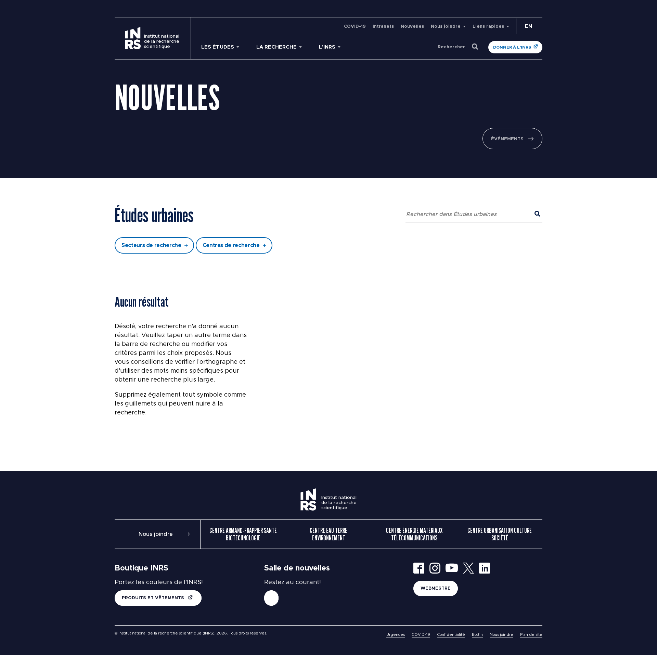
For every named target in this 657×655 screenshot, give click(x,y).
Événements (507, 139)
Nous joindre (446, 26)
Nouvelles (412, 26)
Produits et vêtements (153, 598)
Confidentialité (451, 635)
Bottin (477, 635)
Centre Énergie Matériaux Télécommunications (414, 534)
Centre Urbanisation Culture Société (499, 534)
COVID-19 (355, 26)
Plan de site (531, 635)
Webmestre (436, 588)
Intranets (383, 26)
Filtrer (329, 220)
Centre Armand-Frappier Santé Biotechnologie (243, 534)
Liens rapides (488, 26)
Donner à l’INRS (512, 47)
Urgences (395, 635)
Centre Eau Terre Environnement (328, 534)
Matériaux (268, 192)
